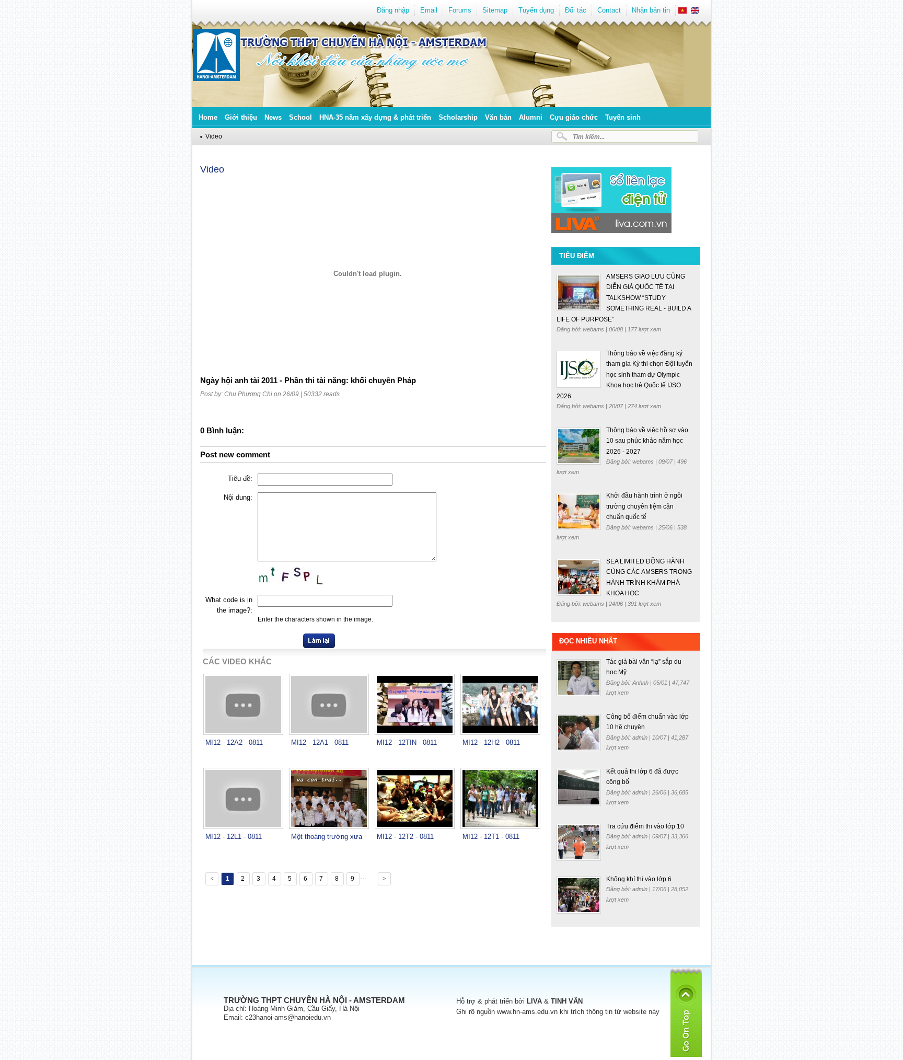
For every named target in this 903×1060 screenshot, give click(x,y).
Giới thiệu (241, 117)
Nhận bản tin (651, 10)
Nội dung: (238, 497)
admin (640, 737)
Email (428, 10)
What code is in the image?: (228, 605)
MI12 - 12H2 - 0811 (491, 742)
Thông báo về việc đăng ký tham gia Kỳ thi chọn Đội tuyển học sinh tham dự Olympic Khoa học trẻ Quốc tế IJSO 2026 (624, 375)
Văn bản (498, 117)
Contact (609, 10)
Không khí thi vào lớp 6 (639, 879)
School (300, 117)
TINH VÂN (567, 1001)
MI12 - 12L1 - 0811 (233, 836)
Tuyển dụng (536, 10)
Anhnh (641, 682)
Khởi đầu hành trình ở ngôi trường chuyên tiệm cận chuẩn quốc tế (644, 506)
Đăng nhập (393, 10)
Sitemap (494, 10)
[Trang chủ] (216, 79)
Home (208, 117)
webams (594, 329)
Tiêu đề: (240, 478)
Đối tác (575, 10)
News (273, 117)
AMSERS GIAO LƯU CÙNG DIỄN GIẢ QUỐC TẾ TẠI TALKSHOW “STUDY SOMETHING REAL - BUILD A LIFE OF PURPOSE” (624, 298)
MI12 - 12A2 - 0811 (234, 742)
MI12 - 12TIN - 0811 (407, 742)
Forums (459, 10)
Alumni (530, 117)
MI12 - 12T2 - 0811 (405, 836)
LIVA (534, 1001)
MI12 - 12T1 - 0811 (490, 836)
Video (213, 136)
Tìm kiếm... (589, 136)
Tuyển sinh (623, 117)
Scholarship (458, 117)
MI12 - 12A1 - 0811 (320, 742)
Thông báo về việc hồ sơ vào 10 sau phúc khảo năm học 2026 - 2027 (647, 441)
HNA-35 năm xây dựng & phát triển (375, 117)
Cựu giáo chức (574, 117)
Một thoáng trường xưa (326, 836)
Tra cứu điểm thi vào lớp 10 (645, 826)
